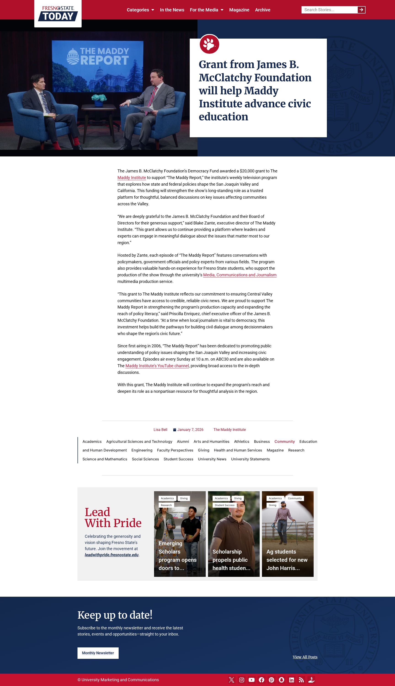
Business (262, 441)
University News (212, 459)
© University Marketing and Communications (118, 679)
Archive (262, 10)
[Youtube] (252, 680)
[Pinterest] (271, 680)
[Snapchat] (282, 680)
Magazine (239, 10)
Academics (92, 441)
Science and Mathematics (105, 459)
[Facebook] (261, 680)
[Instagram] (242, 680)
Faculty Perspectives (175, 450)
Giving (203, 450)
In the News (172, 10)
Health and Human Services (238, 450)
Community (285, 441)
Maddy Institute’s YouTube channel (157, 365)
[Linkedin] (291, 680)
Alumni (183, 441)
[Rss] (301, 680)
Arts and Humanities (212, 441)
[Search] (361, 10)
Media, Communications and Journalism (240, 274)
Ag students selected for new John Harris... (287, 560)
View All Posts (305, 657)
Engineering (141, 450)
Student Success (178, 459)
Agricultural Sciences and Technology (139, 441)
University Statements (250, 459)
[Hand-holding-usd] (311, 680)
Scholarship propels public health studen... (232, 560)
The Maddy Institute (230, 429)
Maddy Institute (131, 177)
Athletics (241, 441)
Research (296, 450)
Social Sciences (145, 459)
